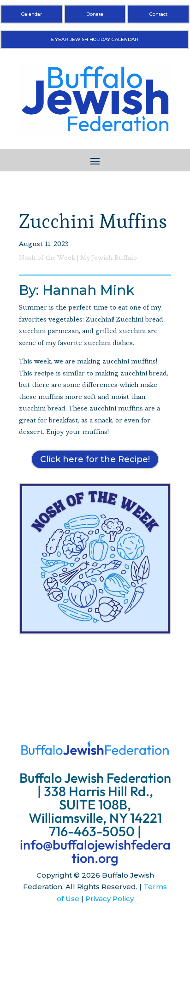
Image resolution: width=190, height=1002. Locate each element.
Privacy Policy (109, 898)
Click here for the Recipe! (95, 459)
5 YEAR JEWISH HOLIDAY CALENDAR (94, 39)
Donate (94, 14)
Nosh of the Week (47, 257)
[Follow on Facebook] (76, 926)
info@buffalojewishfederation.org (95, 851)
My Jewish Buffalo (108, 257)
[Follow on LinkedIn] (113, 926)
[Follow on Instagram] (95, 926)
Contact (158, 14)
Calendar (31, 14)
